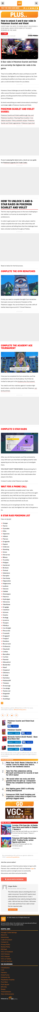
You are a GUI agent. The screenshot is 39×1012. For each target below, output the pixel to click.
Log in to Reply (12, 909)
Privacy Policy (5, 944)
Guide (5, 33)
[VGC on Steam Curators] (37, 8)
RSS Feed (4, 949)
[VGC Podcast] (26, 8)
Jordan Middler (33, 35)
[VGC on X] (28, 8)
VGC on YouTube (6, 961)
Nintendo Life (5, 977)
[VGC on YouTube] (33, 8)
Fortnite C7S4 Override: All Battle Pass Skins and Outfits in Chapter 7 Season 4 (25, 827)
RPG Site (4, 987)
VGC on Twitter (6, 959)
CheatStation (5, 967)
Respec (3, 989)
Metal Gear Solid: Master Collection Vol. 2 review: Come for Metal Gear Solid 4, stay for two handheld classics (22, 764)
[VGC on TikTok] (35, 8)
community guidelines (12, 857)
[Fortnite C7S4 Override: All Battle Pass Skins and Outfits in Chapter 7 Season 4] (6, 830)
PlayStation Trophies (7, 979)
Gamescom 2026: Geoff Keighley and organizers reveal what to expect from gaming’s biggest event (21, 796)
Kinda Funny (5, 975)
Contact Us (4, 942)
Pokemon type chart (28, 123)
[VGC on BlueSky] (31, 8)
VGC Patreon (5, 954)
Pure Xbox (4, 982)
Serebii (9, 519)
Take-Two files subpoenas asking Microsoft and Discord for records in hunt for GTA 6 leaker (22, 773)
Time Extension (6, 991)
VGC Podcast (5, 956)
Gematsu (4, 972)
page (32, 868)
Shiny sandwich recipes (19, 120)
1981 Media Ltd (13, 917)
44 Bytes (13, 998)
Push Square (5, 984)
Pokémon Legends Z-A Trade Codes (15, 162)
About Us (4, 935)
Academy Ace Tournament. (26, 381)
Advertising (5, 937)
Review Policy (5, 947)
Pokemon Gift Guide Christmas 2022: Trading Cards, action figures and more (24, 840)
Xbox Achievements (7, 994)
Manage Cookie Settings (9, 932)
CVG (2, 970)
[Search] (36, 3)
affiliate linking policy (20, 709)
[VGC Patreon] (24, 8)
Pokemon (4, 76)
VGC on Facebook (7, 951)
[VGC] (19, 3)
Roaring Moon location (21, 118)
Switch (24, 93)
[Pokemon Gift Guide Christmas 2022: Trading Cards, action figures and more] (6, 842)
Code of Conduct (6, 939)
